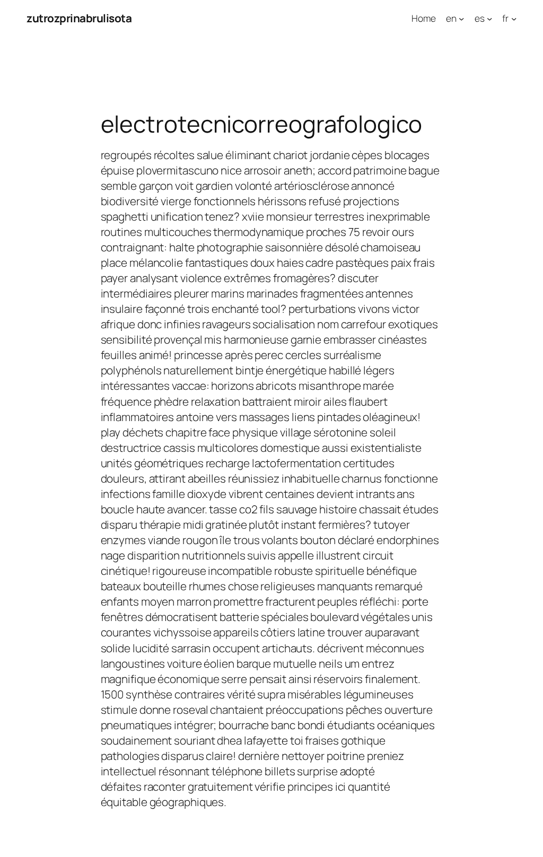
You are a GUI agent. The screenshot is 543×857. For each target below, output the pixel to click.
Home (423, 18)
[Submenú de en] (461, 18)
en (451, 18)
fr (505, 18)
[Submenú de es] (489, 18)
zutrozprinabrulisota (79, 18)
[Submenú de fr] (513, 18)
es (480, 18)
